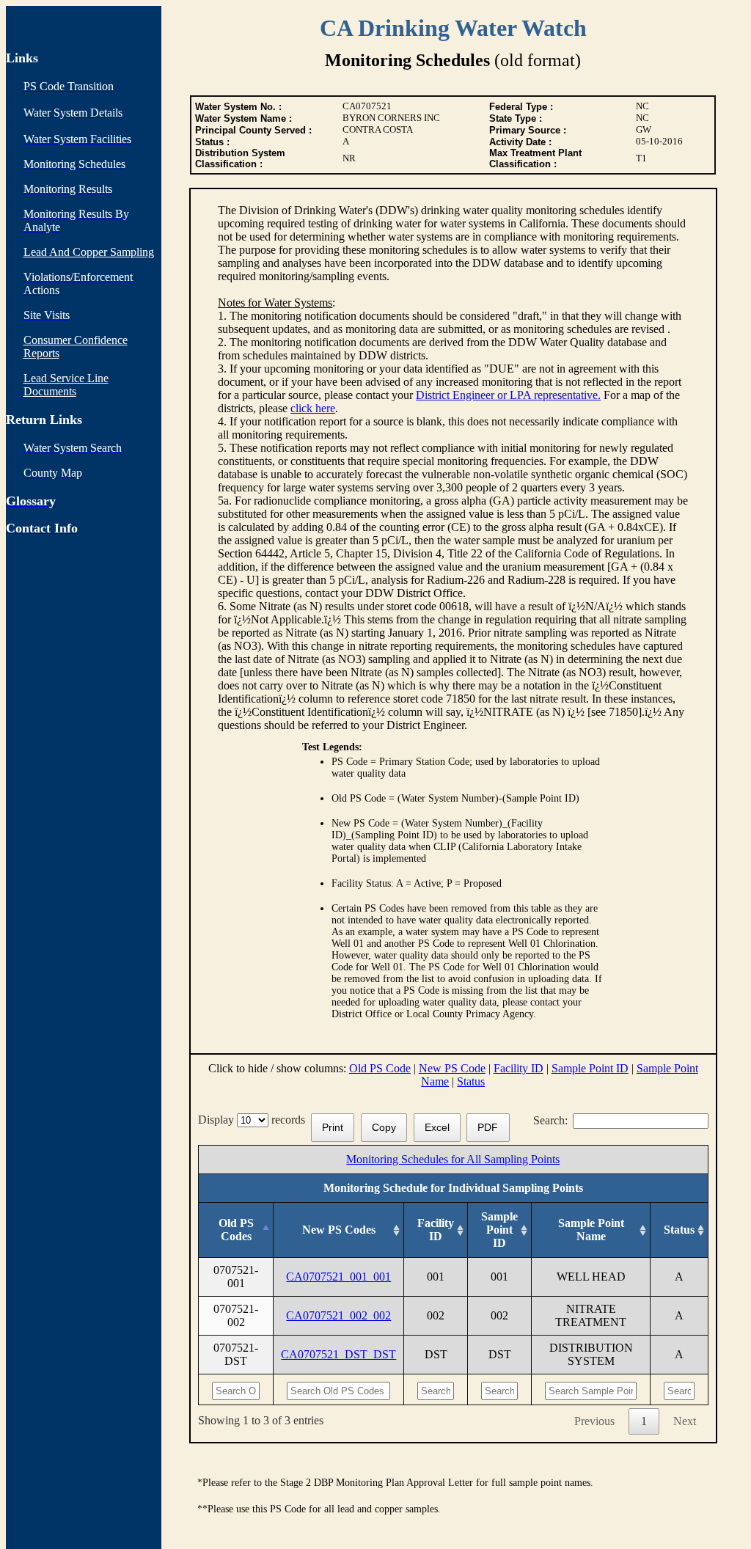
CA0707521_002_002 (338, 1315)
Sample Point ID (590, 1068)
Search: (550, 1120)
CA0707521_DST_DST (338, 1354)
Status (471, 1081)
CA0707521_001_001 (338, 1276)
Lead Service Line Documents (66, 385)
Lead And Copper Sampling (88, 252)
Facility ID (518, 1068)
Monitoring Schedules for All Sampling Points (453, 1159)
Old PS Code (380, 1068)
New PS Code (452, 1068)
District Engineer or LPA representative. (508, 395)
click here (312, 408)
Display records (254, 1119)
